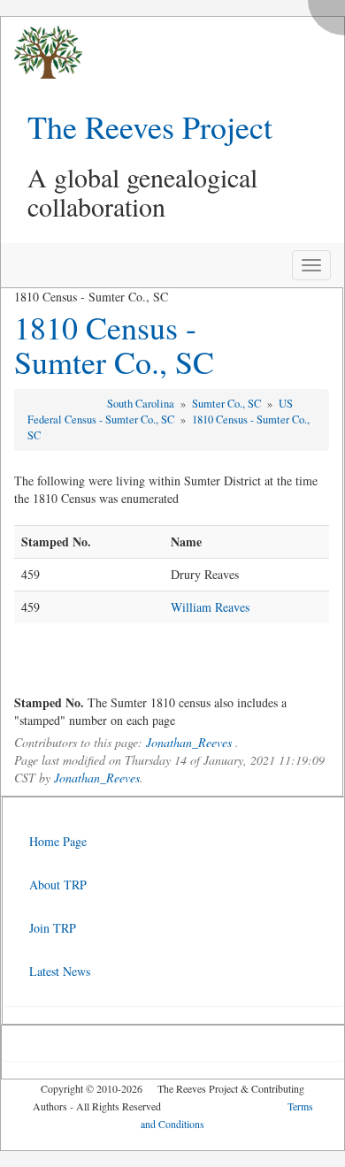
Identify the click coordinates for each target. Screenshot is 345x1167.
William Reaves (210, 607)
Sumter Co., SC (228, 403)
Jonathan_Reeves (189, 742)
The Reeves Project (149, 126)
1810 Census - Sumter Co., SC (114, 345)
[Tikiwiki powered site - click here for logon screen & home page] (41, 52)
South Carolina (142, 403)
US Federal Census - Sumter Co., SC (160, 411)
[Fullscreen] (331, 12)
